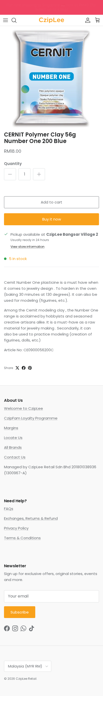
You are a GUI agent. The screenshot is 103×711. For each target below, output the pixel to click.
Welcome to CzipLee (23, 408)
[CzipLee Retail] (51, 20)
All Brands (13, 447)
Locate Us (13, 437)
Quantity (13, 163)
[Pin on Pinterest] (30, 368)
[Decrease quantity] (10, 174)
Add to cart (51, 202)
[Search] (16, 20)
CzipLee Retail (26, 678)
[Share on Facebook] (24, 368)
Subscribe (19, 612)
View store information (27, 246)
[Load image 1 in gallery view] (51, 77)
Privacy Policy (16, 528)
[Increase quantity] (39, 174)
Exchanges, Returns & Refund (31, 518)
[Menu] (5, 20)
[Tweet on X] (17, 368)
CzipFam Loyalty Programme (31, 418)
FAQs (8, 508)
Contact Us (15, 457)
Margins (11, 427)
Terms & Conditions (22, 537)
